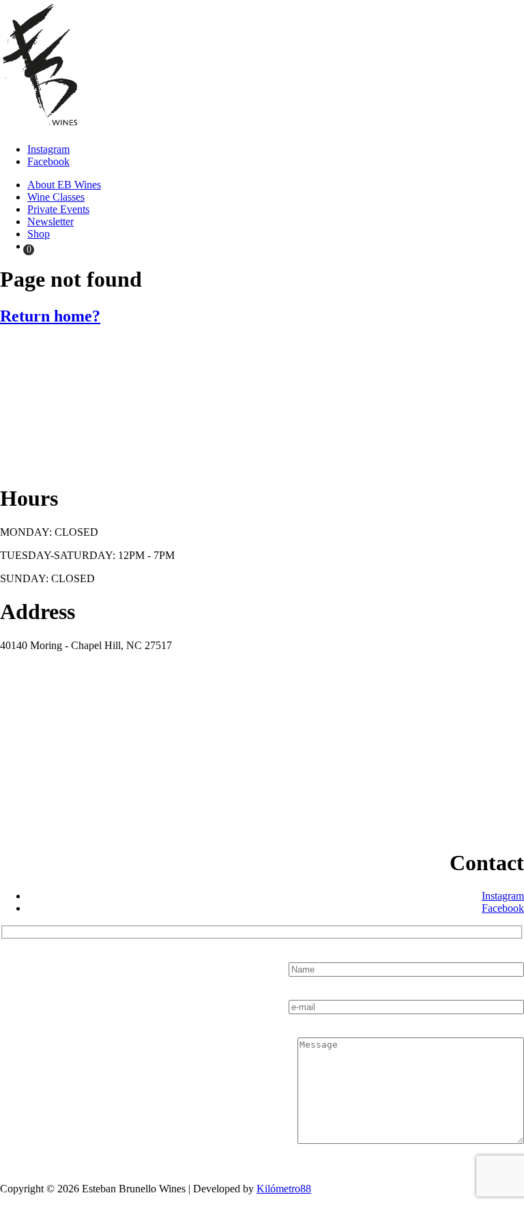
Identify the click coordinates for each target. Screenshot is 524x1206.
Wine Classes (56, 197)
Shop (38, 234)
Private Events (58, 209)
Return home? (50, 316)
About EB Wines (64, 184)
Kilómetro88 (284, 1188)
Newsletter (50, 221)
